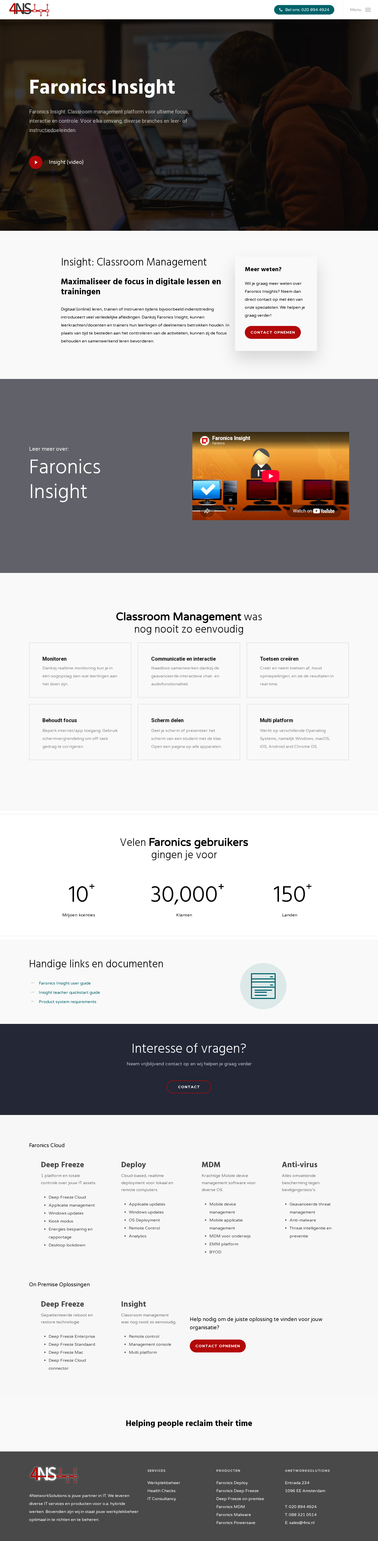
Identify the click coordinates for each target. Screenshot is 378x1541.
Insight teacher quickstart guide (69, 992)
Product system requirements (67, 1001)
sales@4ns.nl (301, 1522)
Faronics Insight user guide (65, 983)
